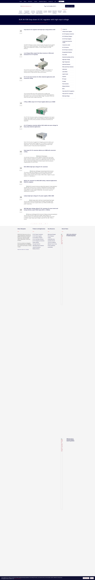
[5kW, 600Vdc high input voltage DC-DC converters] (41, 170)
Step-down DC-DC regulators (68, 91)
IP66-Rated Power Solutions (38, 245)
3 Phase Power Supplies (67, 31)
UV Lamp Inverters (45, 11)
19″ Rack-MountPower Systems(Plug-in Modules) (39, 12)
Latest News (64, 71)
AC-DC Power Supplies (66, 38)
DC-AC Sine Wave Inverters (38, 239)
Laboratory (64, 69)
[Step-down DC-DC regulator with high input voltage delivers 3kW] (41, 43)
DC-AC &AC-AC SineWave (33, 12)
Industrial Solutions (66, 64)
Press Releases (64, 11)
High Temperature (66, 62)
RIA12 (63, 88)
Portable (64, 81)
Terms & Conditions (52, 242)
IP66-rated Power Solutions (68, 66)
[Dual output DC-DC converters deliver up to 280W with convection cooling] (41, 155)
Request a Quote (70, 6)
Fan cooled (64, 54)
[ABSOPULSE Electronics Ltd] (26, 6)
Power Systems (65, 83)
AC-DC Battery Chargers (67, 36)
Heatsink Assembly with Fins (68, 57)
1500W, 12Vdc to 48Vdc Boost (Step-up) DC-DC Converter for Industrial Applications (71, 235)
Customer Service (51, 240)
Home (21, 1)
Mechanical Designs (60, 11)
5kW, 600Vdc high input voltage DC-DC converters (36, 166)
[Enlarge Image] (41, 34)
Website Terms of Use (52, 244)
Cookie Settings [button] (86, 578)
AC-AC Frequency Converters (68, 34)
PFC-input (64, 79)
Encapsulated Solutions (67, 52)
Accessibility (50, 247)
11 (45, 223)
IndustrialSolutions (49, 11)
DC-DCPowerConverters (20, 12)
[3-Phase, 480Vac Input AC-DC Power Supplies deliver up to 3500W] (41, 115)
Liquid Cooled (65, 74)
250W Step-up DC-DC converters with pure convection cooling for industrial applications (70, 440)
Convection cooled (66, 45)
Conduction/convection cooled (67, 42)
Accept (92, 578)
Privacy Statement (51, 245)
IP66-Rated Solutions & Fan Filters (54, 12)
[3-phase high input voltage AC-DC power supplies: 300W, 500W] (41, 200)
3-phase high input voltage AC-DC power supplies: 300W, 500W (39, 195)
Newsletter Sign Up (42, 1)
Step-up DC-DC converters (67, 93)
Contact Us (50, 1)
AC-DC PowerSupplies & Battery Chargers (27, 12)
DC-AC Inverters (65, 47)
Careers (35, 1)
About (25, 1)
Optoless (64, 76)
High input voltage (66, 59)
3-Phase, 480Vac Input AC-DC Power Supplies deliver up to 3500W (39, 101)
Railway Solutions (65, 86)
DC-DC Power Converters (67, 49)
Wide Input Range (66, 96)
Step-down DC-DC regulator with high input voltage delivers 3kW (39, 29)
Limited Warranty (51, 239)
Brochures (30, 1)
